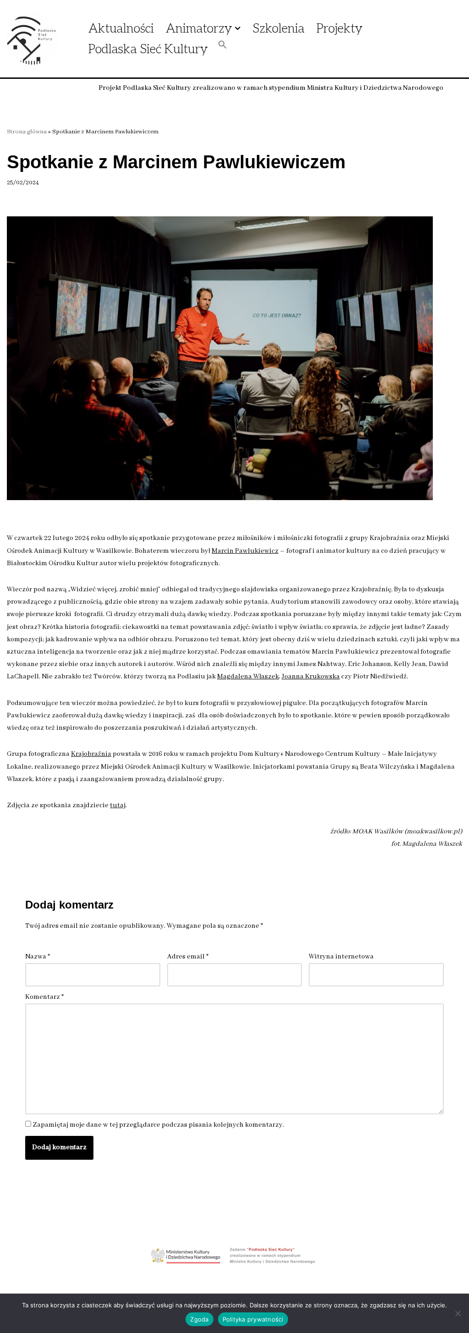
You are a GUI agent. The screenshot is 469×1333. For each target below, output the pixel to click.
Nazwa (37, 957)
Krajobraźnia (91, 754)
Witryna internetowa (341, 957)
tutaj (117, 805)
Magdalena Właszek (248, 676)
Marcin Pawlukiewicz (245, 551)
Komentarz (44, 997)
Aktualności (121, 28)
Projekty (339, 28)
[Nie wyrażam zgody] (457, 1313)
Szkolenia (279, 28)
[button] (237, 28)
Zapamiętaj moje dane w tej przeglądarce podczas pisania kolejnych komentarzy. (158, 1125)
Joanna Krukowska (311, 676)
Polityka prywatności (253, 1319)
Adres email (187, 957)
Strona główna (27, 132)
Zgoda (199, 1319)
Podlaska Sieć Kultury (148, 49)
